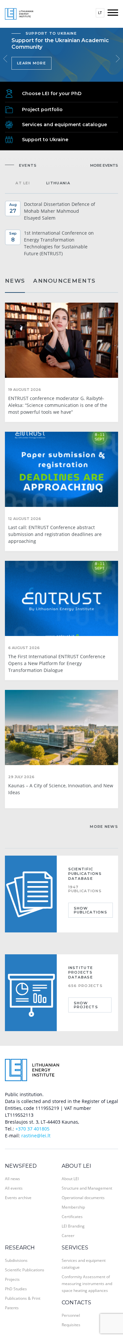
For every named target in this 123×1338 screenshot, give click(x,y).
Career (68, 1235)
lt (100, 12)
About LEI (76, 1166)
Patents (12, 1308)
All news (12, 1178)
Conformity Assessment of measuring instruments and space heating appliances (87, 1283)
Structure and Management (87, 1188)
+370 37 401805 (32, 1129)
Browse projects (40, 69)
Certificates (72, 1216)
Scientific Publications (24, 1270)
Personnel (71, 1315)
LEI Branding (73, 1226)
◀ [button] (5, 58)
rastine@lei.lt (36, 1135)
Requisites (71, 1325)
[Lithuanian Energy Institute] (19, 13)
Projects (12, 1279)
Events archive (18, 1197)
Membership (73, 1207)
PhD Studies (16, 1289)
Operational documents (83, 1197)
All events (14, 1188)
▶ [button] (118, 58)
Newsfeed (21, 1166)
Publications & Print (22, 1298)
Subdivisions (16, 1260)
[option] (61, 55)
